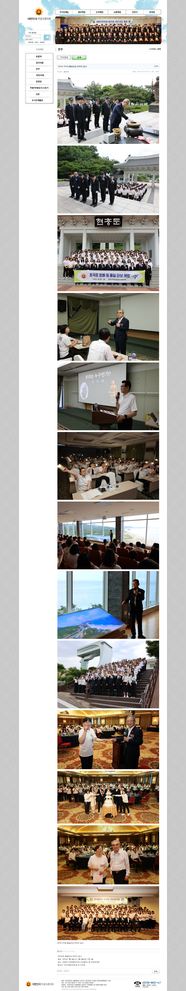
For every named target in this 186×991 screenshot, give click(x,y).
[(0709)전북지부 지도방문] (59, 971)
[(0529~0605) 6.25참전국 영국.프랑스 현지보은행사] (66, 971)
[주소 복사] (156, 66)
